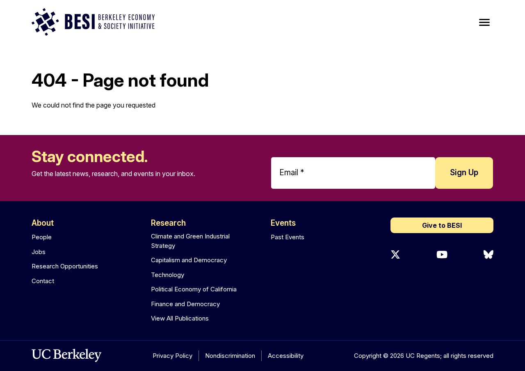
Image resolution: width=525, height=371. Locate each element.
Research (168, 223)
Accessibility (286, 356)
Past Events (287, 237)
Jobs (39, 252)
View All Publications (180, 318)
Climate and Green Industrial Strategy (190, 241)
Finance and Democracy (185, 304)
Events (283, 223)
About (43, 223)
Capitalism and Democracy (189, 260)
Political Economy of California (194, 289)
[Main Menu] (484, 23)
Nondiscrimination (230, 356)
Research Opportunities (65, 266)
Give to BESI (442, 225)
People (42, 237)
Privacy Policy (172, 356)
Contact (43, 281)
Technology (167, 275)
